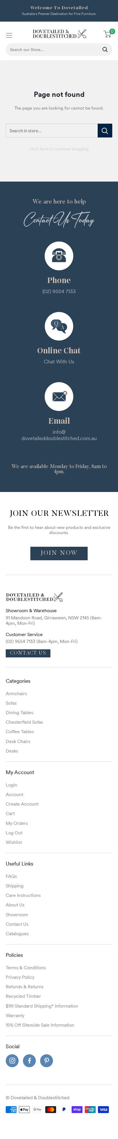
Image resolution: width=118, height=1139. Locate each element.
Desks (12, 751)
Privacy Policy (20, 977)
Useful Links (19, 863)
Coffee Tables (20, 731)
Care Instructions (23, 895)
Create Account (22, 804)
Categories (18, 681)
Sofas (11, 703)
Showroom (17, 914)
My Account (20, 772)
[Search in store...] (105, 130)
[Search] (105, 49)
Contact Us (28, 653)
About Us (15, 905)
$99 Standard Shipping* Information (42, 1006)
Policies (14, 955)
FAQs (11, 876)
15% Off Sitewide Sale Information (40, 1025)
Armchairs (16, 693)
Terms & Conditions (26, 967)
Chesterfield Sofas (24, 722)
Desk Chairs (18, 741)
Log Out (14, 833)
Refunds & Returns (25, 986)
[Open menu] (8, 34)
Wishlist (14, 842)
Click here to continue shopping (59, 148)
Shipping (14, 886)
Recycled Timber (23, 996)
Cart (10, 813)
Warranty (15, 1015)
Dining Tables (19, 712)
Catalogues (17, 933)
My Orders (17, 823)
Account (14, 794)
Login (11, 785)
